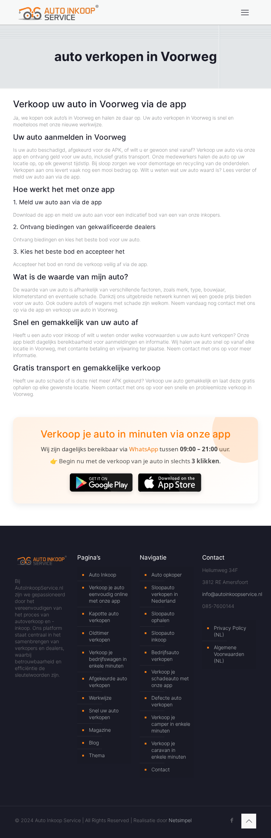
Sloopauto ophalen (162, 616)
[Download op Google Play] (101, 482)
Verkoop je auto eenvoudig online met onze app (108, 594)
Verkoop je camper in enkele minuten (170, 724)
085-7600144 (218, 606)
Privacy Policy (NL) (230, 631)
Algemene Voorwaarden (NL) (229, 654)
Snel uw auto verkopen (104, 713)
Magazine (100, 730)
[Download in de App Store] (169, 482)
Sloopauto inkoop (162, 636)
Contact (160, 769)
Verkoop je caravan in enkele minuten (168, 750)
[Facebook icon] (231, 820)
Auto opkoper (166, 575)
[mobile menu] (245, 12)
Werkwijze (100, 698)
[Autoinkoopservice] (58, 12)
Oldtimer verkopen (99, 636)
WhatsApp (143, 449)
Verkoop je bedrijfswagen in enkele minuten (108, 659)
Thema (97, 755)
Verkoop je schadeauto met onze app (170, 678)
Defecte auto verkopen (166, 701)
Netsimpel (180, 820)
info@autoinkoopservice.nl (232, 594)
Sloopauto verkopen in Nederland (164, 594)
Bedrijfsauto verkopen (165, 655)
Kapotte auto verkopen (104, 616)
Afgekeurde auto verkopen (108, 681)
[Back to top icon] (248, 821)
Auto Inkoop (102, 575)
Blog (94, 743)
